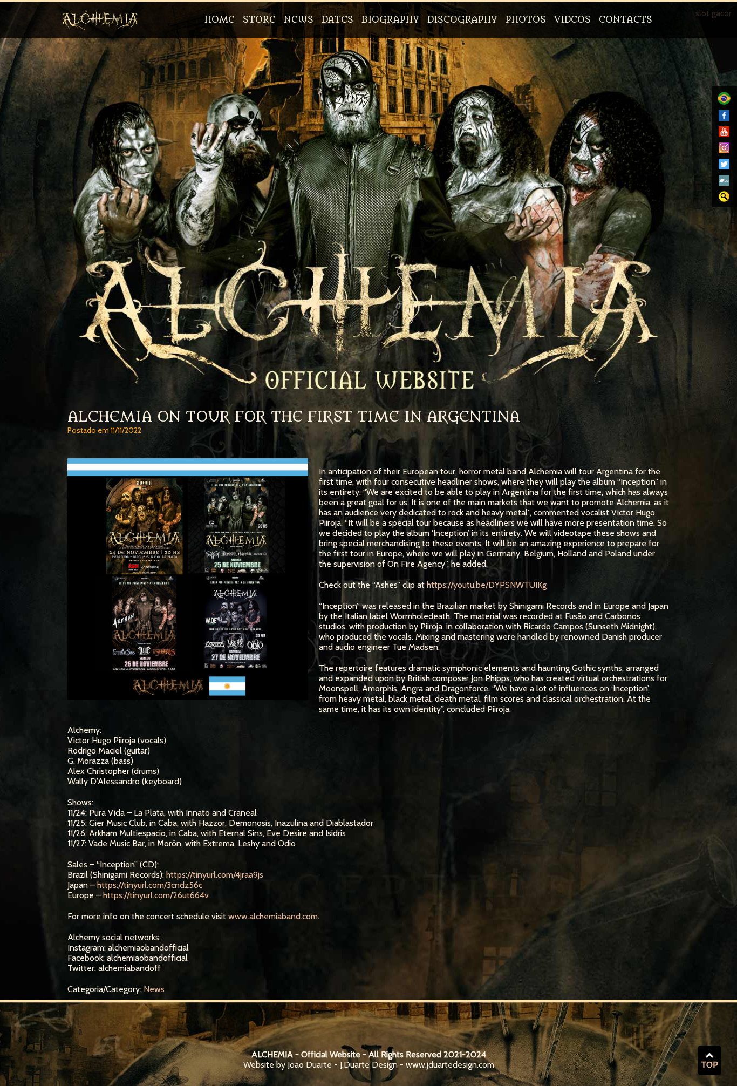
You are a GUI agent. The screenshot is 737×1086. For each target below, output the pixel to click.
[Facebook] (724, 118)
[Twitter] (724, 166)
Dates (337, 20)
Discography (462, 20)
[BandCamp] (724, 183)
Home (219, 20)
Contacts (625, 20)
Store (259, 20)
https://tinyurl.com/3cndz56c (149, 885)
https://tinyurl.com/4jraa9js (214, 875)
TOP (709, 1065)
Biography (390, 20)
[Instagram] (724, 150)
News (298, 20)
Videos (572, 20)
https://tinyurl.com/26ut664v (156, 895)
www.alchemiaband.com (273, 916)
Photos (526, 20)
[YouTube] (724, 134)
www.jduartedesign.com (450, 1065)
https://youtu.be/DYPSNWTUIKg (487, 585)
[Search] (724, 199)
